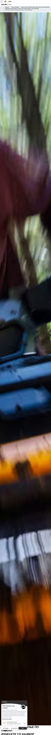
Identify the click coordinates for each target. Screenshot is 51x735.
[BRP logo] (5, 1)
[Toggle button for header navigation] (1, 1)
